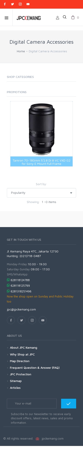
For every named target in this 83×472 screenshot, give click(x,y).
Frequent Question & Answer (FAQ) (35, 367)
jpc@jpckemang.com (21, 309)
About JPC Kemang (23, 347)
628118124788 (20, 280)
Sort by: (41, 184)
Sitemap (16, 381)
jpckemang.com (52, 438)
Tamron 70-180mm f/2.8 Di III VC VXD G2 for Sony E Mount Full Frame (41, 161)
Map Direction (19, 361)
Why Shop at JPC (22, 354)
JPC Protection (20, 374)
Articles (15, 387)
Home (21, 51)
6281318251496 (21, 291)
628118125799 (20, 285)
